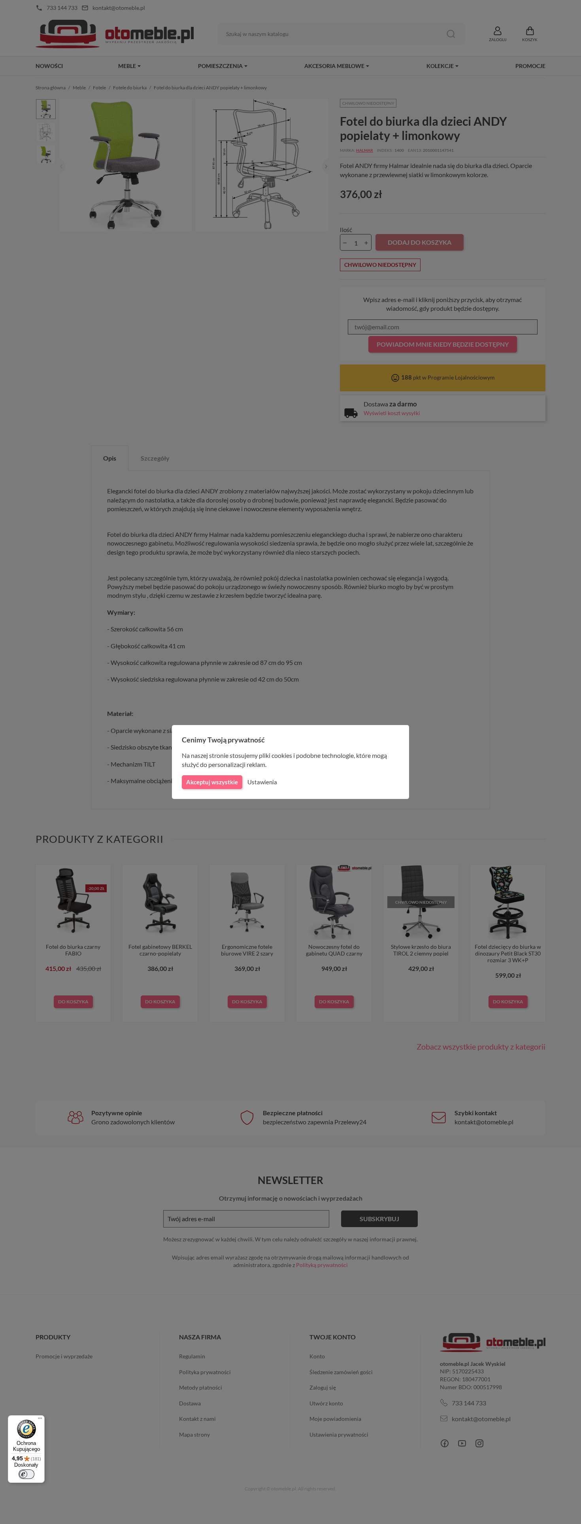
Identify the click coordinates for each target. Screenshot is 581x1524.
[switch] (26, 1474)
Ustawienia (262, 782)
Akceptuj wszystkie (212, 782)
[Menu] (40, 1420)
